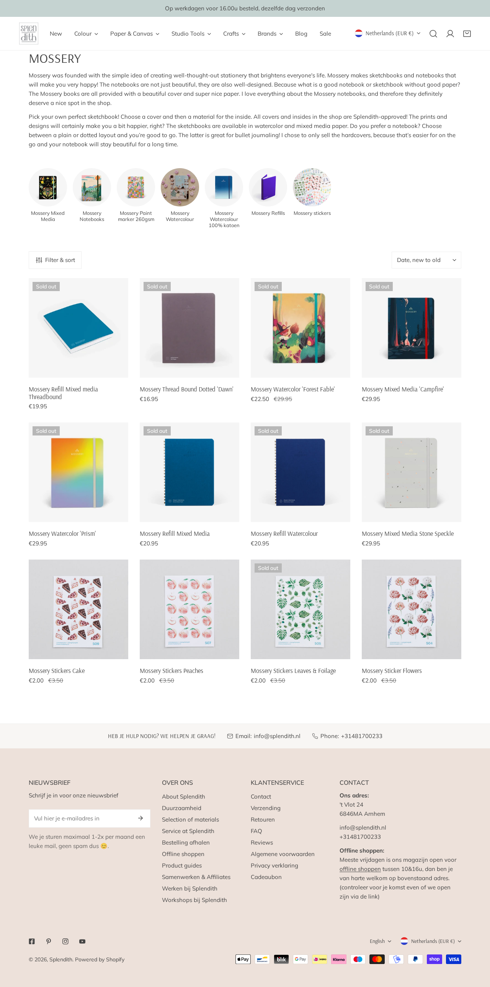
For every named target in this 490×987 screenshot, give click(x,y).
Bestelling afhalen (186, 842)
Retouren (263, 819)
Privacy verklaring (274, 865)
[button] (467, 33)
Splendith (60, 959)
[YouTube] (82, 941)
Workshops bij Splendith (194, 900)
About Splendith (183, 796)
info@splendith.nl (277, 736)
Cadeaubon (266, 877)
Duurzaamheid (181, 808)
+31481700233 (361, 736)
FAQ (256, 831)
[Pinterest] (48, 941)
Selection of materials (190, 819)
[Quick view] (113, 369)
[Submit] (140, 818)
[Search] (433, 33)
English (377, 941)
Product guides (182, 865)
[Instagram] (65, 941)
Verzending (266, 808)
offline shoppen (360, 868)
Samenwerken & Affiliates (196, 877)
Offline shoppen (183, 854)
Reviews (262, 842)
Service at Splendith (188, 831)
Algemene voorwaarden (283, 854)
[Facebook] (31, 941)
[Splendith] (28, 33)
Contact (261, 796)
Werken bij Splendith (189, 888)
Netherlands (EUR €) (390, 33)
